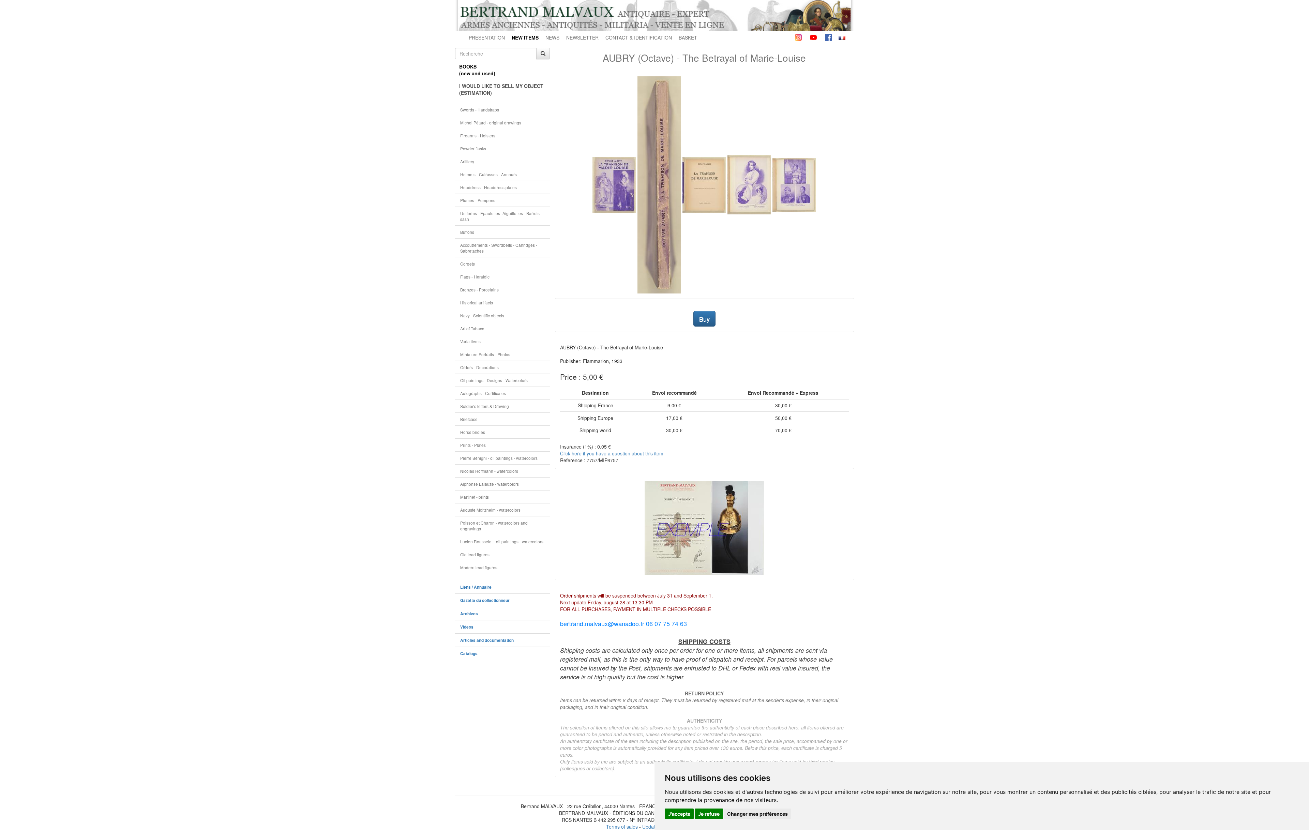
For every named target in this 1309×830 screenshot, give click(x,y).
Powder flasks (473, 148)
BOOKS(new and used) (477, 70)
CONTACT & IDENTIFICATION (638, 37)
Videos (466, 627)
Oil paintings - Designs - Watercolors (494, 380)
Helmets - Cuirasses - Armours (488, 174)
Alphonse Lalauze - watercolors (489, 484)
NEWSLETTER (582, 37)
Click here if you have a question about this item (611, 453)
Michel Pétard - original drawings (490, 122)
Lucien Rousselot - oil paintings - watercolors (501, 541)
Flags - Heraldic (475, 277)
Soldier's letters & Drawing (484, 406)
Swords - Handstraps (479, 109)
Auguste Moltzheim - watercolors (490, 510)
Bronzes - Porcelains (479, 289)
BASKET (688, 37)
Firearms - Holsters (477, 135)
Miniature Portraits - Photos (485, 354)
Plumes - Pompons (477, 200)
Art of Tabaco (472, 328)
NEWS (552, 37)
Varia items (470, 341)
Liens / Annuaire (476, 587)
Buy (704, 318)
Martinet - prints (474, 497)
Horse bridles (472, 432)
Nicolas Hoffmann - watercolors (489, 471)
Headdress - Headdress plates (488, 187)
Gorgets (467, 264)
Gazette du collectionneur (485, 600)
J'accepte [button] (679, 814)
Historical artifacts (476, 302)
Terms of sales (622, 826)
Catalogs (469, 654)
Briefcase (469, 419)
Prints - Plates (473, 445)
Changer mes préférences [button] (757, 814)
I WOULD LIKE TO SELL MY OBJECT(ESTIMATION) (501, 89)
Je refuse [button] (709, 814)
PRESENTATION (487, 37)
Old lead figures (475, 554)
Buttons (467, 232)
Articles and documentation (487, 640)
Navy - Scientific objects (482, 315)
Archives (469, 614)
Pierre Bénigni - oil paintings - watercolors (499, 458)
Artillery (467, 161)
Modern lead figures (478, 567)
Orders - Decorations (479, 367)
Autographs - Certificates (483, 393)
